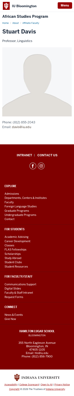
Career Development (17, 241)
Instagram (41, 166)
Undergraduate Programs (20, 215)
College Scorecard (29, 384)
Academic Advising (16, 237)
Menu (65, 5)
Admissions (12, 193)
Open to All (47, 384)
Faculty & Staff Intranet (19, 292)
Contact (9, 219)
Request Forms (14, 297)
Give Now (10, 319)
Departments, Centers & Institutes (26, 198)
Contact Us (47, 155)
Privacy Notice (62, 384)
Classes (9, 245)
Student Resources (16, 266)
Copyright (14, 389)
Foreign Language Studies (21, 206)
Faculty (9, 202)
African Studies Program (25, 16)
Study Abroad (13, 258)
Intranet (24, 155)
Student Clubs (13, 262)
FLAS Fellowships (15, 249)
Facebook (32, 166)
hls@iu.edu (41, 353)
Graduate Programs (17, 210)
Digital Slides (13, 288)
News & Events (14, 315)
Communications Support (20, 284)
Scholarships (13, 254)
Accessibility (10, 384)
